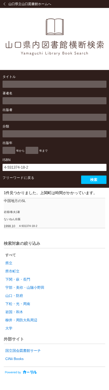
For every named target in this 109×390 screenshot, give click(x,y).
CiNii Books (14, 359)
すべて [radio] (10, 255)
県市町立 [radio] (12, 271)
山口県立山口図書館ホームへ (29, 4)
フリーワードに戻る (18, 178)
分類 (6, 126)
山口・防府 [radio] (14, 296)
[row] (54, 213)
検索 (93, 180)
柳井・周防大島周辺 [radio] (21, 320)
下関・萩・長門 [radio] (17, 279)
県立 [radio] (8, 263)
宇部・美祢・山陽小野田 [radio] (24, 287)
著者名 (7, 93)
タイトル (9, 77)
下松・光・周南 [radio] (17, 304)
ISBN (6, 160)
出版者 (7, 110)
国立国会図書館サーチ (23, 351)
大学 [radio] (8, 328)
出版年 (7, 143)
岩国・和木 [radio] (14, 312)
